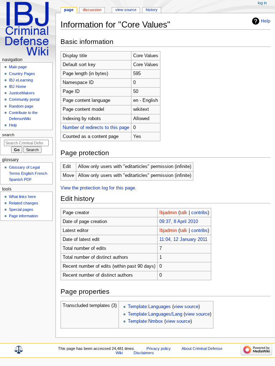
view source (186, 306)
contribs (199, 212)
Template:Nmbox (145, 321)
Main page (18, 67)
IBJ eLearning (21, 80)
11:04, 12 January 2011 (183, 239)
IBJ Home (17, 86)
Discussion (92, 10)
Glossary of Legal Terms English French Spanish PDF (28, 173)
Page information (23, 216)
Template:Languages (149, 306)
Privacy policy (158, 348)
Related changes (23, 203)
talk (183, 212)
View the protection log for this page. (98, 188)
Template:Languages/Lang (155, 314)
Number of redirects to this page (96, 127)
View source (125, 10)
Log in (262, 3)
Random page (21, 106)
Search (8, 135)
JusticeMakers (22, 93)
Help (265, 21)
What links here (22, 196)
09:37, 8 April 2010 (178, 221)
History (152, 10)
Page (68, 10)
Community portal (24, 99)
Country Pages (22, 73)
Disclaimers (144, 353)
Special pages (21, 209)
